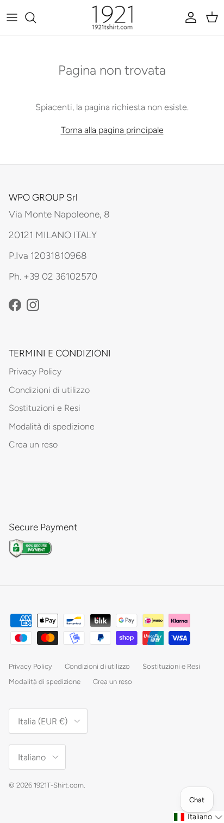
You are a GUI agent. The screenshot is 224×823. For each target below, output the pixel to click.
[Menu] (12, 17)
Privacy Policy (35, 371)
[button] (198, 817)
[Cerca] (36, 17)
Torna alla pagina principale (112, 130)
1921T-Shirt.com (59, 785)
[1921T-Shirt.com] (112, 17)
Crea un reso (33, 444)
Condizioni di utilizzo (49, 390)
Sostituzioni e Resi (44, 408)
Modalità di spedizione (52, 426)
